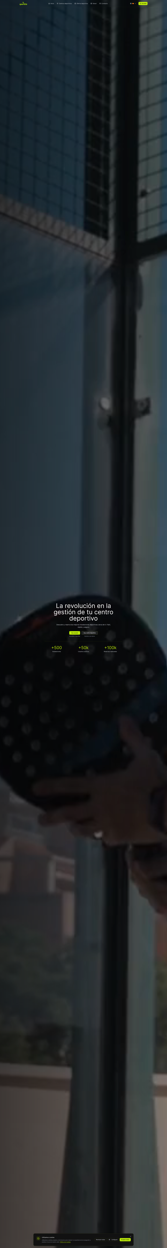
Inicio (52, 3)
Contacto (105, 3)
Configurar (115, 1239)
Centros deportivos (65, 3)
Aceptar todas (125, 1239)
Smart (95, 3)
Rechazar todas (100, 1239)
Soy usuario (74, 633)
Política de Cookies (65, 1242)
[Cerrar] (130, 1236)
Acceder (144, 3)
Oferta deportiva (82, 3)
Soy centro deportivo (90, 633)
